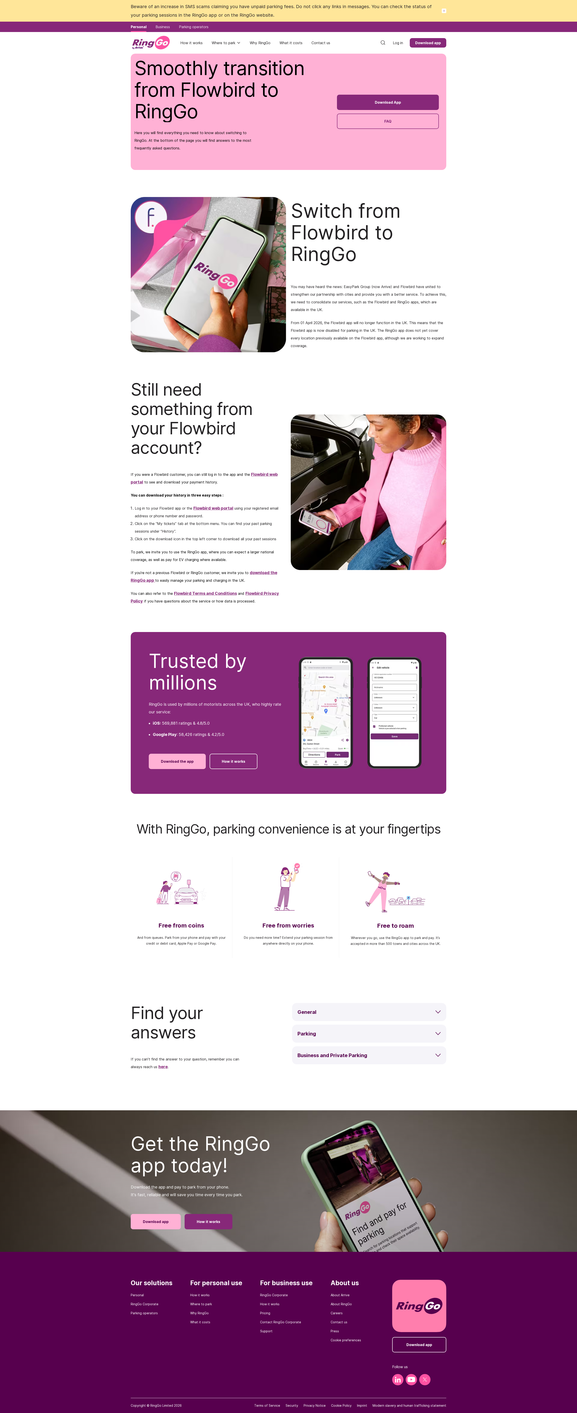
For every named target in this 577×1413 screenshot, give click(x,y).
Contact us (339, 1322)
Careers (337, 1313)
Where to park (223, 43)
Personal (137, 1295)
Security (292, 1405)
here (163, 1066)
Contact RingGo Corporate (280, 1322)
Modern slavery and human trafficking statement (409, 1405)
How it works (200, 1295)
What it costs (200, 1322)
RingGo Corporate (144, 1304)
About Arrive (340, 1295)
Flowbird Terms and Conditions (205, 593)
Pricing (265, 1313)
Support (266, 1331)
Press (335, 1331)
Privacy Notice (315, 1405)
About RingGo (341, 1304)
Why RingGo (199, 1313)
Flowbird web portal (213, 508)
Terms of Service (267, 1405)
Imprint (362, 1405)
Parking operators (144, 1313)
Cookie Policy (341, 1405)
